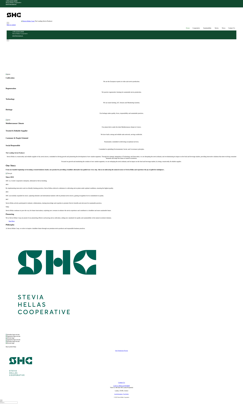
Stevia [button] (216, 28)
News (223, 28)
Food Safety (126, 394)
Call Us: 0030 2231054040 (121, 386)
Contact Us (231, 28)
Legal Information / (118, 394)
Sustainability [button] (207, 28)
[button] (12, 221)
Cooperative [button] (196, 28)
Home (188, 28)
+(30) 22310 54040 (11, 1)
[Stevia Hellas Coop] (21, 21)
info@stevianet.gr (11, 4)
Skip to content (11, 25)
